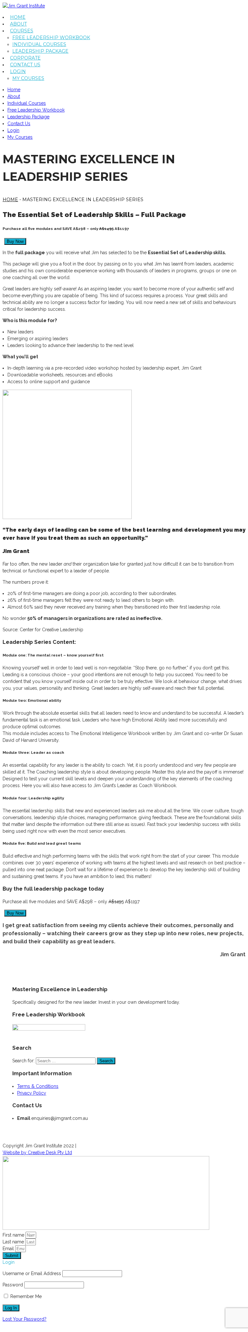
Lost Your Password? (24, 1319)
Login (18, 71)
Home (18, 17)
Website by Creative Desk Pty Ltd (37, 1152)
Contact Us (25, 65)
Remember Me (25, 1296)
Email (9, 1248)
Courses (21, 31)
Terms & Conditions (37, 1086)
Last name (14, 1241)
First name (14, 1235)
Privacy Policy (31, 1093)
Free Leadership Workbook (51, 37)
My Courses (28, 78)
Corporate (25, 58)
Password (13, 1284)
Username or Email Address (32, 1273)
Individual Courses (39, 44)
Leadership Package (40, 51)
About (18, 24)
